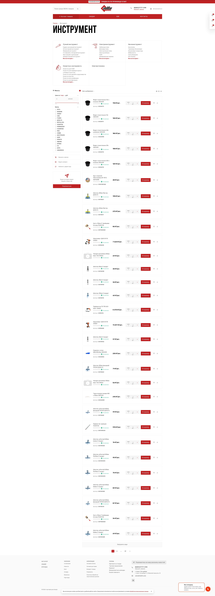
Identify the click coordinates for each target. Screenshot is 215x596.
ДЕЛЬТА (59, 120)
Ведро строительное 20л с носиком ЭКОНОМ (101, 161)
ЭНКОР (59, 114)
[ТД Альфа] (107, 9)
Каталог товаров (67, 16)
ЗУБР (58, 137)
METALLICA (60, 122)
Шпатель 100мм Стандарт (101, 293)
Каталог (45, 561)
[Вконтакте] (133, 580)
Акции (44, 564)
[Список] (159, 91)
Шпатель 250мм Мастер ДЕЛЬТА (100, 209)
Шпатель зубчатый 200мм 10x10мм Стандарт (101, 470)
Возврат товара (91, 569)
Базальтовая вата (114, 572)
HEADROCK (60, 150)
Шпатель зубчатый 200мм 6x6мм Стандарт (101, 440)
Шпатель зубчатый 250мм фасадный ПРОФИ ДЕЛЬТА (101, 501)
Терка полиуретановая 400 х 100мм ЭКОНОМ (101, 394)
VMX (58, 116)
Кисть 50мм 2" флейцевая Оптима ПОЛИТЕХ (101, 516)
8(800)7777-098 (140, 7)
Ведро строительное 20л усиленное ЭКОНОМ (100, 131)
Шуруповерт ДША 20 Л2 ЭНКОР (100, 239)
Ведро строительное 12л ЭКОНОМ (100, 116)
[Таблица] (161, 91)
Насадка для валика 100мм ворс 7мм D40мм (101, 381)
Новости (66, 566)
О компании (67, 563)
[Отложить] (154, 103)
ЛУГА (58, 109)
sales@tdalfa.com (140, 575)
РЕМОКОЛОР (61, 126)
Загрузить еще (122, 544)
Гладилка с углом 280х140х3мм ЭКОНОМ (100, 351)
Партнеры (67, 577)
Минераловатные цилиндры (117, 570)
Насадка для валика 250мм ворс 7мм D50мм (101, 255)
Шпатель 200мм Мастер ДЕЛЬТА (100, 194)
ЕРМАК (59, 143)
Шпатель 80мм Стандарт (100, 266)
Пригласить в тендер (115, 564)
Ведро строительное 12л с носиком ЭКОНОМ (101, 100)
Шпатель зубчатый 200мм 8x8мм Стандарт (101, 531)
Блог (65, 569)
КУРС (58, 148)
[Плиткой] (157, 91)
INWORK (59, 141)
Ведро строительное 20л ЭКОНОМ (100, 146)
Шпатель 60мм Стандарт (100, 337)
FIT (58, 146)
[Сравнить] (157, 103)
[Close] (151, 591)
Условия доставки (92, 566)
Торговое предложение (115, 566)
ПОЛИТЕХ (60, 124)
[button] (212, 15)
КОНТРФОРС (61, 135)
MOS (58, 131)
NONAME (59, 111)
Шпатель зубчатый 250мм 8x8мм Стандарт (101, 485)
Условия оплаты (91, 563)
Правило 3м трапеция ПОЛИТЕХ (99, 425)
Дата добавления (87, 91)
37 (125, 551)
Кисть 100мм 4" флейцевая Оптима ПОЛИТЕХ (101, 224)
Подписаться (66, 186)
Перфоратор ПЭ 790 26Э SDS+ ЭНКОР (100, 307)
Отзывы (66, 572)
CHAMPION (60, 129)
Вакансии (66, 574)
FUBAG (59, 118)
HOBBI (59, 133)
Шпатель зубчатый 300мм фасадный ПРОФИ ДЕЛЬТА (101, 409)
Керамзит (112, 568)
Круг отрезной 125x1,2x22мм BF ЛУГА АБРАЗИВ (100, 177)
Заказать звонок (139, 9)
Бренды (44, 567)
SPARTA (59, 139)
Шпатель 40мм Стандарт (100, 280)
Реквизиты (90, 572)
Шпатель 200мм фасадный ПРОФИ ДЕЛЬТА (101, 366)
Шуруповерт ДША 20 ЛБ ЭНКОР (100, 322)
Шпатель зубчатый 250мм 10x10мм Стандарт (101, 455)
